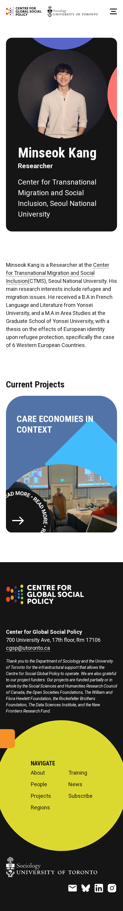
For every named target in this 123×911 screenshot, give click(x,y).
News (75, 784)
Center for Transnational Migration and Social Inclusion (57, 273)
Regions (40, 807)
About (38, 773)
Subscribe (80, 796)
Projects (41, 796)
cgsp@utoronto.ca (28, 648)
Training (77, 773)
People (39, 784)
